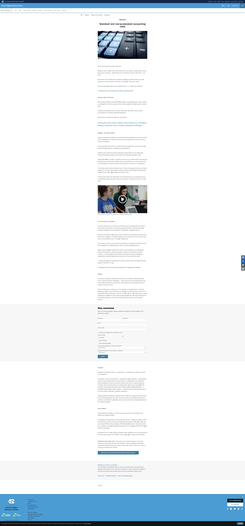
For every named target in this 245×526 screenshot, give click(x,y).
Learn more (101, 475)
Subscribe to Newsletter (34, 516)
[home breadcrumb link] (81, 15)
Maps (223, 1)
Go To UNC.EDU (235, 504)
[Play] (122, 199)
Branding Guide (32, 505)
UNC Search (240, 1)
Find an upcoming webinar (125, 475)
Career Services (57, 10)
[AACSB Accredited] (6, 515)
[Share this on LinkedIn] (243, 257)
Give (228, 5)
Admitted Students (32, 512)
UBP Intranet (31, 509)
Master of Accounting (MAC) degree (124, 467)
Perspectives (107, 15)
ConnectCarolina (234, 1)
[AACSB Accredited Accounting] (17, 515)
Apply (223, 5)
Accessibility (210, 1)
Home (15, 10)
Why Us (20, 10)
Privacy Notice (88, 523)
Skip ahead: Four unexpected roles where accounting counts (116, 90)
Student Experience (48, 10)
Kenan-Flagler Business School (12, 6)
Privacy (29, 519)
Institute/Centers (32, 501)
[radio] (123, 337)
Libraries (218, 1)
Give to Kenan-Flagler (235, 500)
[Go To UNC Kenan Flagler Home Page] (11, 504)
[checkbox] (122, 340)
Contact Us (64, 10)
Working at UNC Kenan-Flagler (35, 514)
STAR (29, 503)
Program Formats (26, 10)
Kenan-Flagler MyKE (33, 507)
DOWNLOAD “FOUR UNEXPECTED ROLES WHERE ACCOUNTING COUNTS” (118, 452)
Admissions (34, 10)
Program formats (111, 475)
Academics (40, 10)
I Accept (240, 523)
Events (214, 1)
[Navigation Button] (242, 5)
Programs (87, 15)
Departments (227, 1)
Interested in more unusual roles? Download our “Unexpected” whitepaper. (120, 267)
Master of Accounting (97, 15)
